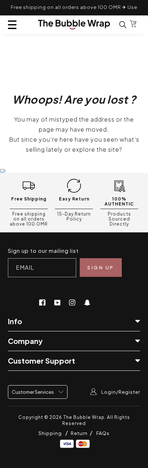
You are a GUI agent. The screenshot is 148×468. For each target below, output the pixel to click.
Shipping (50, 433)
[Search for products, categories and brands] (118, 24)
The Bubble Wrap (84, 417)
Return (80, 433)
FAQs (103, 433)
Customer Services (33, 392)
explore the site (95, 149)
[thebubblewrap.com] (74, 25)
